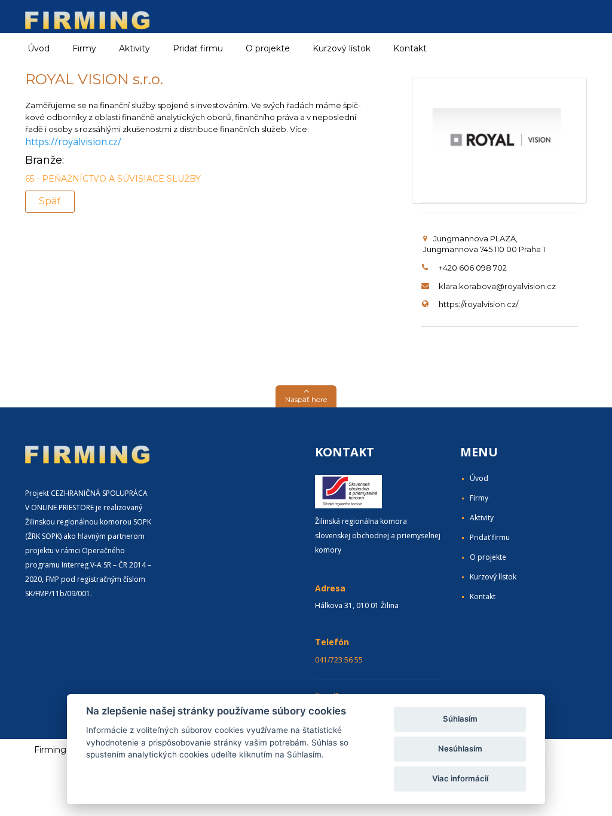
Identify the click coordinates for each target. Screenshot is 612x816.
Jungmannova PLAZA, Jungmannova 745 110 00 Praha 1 (484, 244)
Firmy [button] (84, 48)
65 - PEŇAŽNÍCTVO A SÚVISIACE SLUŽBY (113, 178)
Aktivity (482, 518)
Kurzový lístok (342, 48)
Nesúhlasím (460, 748)
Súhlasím (460, 718)
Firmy (479, 498)
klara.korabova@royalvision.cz (497, 286)
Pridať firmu (198, 48)
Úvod (38, 48)
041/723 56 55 (339, 660)
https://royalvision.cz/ (73, 141)
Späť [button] (50, 201)
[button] (306, 396)
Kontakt (410, 48)
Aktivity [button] (134, 48)
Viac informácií (460, 778)
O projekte (268, 48)
